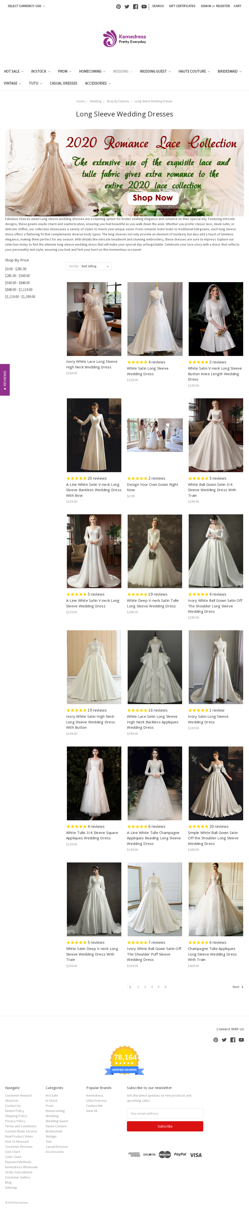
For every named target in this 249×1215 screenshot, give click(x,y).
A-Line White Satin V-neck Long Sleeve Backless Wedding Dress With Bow (94, 490)
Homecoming (90, 71)
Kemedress (94, 1095)
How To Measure (17, 1141)
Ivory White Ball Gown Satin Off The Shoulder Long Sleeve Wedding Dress (215, 606)
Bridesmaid (228, 71)
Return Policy (14, 1111)
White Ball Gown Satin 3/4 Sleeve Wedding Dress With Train (212, 490)
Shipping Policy (16, 1116)
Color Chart (13, 1157)
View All (91, 1111)
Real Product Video (19, 1136)
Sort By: (74, 266)
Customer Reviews (19, 1146)
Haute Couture (192, 71)
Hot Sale (12, 71)
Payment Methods (18, 1162)
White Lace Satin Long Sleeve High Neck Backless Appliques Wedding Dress (152, 722)
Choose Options (94, 323)
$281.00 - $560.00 (17, 275)
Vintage (11, 83)
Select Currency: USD (25, 6)
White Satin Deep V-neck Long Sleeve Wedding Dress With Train (92, 954)
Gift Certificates (182, 6)
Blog (8, 1182)
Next (236, 987)
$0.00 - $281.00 (15, 269)
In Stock (39, 71)
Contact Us (13, 1105)
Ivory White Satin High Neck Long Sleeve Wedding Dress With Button (90, 722)
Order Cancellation (18, 1172)
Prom (63, 71)
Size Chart (12, 1151)
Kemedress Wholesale (21, 1167)
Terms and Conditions (20, 1126)
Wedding (121, 71)
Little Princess (96, 1100)
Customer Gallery (17, 1177)
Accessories (96, 83)
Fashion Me (94, 1105)
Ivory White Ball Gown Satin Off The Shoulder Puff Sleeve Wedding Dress (154, 954)
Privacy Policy (15, 1121)
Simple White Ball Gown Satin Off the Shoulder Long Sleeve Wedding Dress (213, 838)
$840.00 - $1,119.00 (18, 289)
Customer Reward (18, 1095)
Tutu (34, 83)
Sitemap (11, 1187)
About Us (11, 1100)
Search (158, 6)
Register (223, 6)
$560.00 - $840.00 (17, 282)
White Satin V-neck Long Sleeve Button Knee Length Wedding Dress (215, 374)
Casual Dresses (63, 83)
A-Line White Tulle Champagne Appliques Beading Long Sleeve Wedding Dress (154, 838)
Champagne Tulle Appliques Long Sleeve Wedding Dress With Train (212, 954)
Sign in (206, 6)
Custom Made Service (21, 1131)
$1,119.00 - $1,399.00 (20, 296)
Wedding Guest (154, 71)
